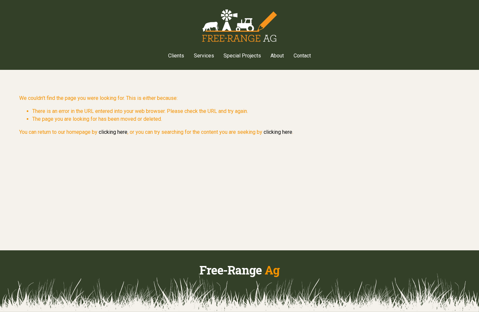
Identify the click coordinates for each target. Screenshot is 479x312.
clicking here (113, 132)
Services (204, 56)
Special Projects (242, 56)
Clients (176, 56)
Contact (302, 56)
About (277, 56)
